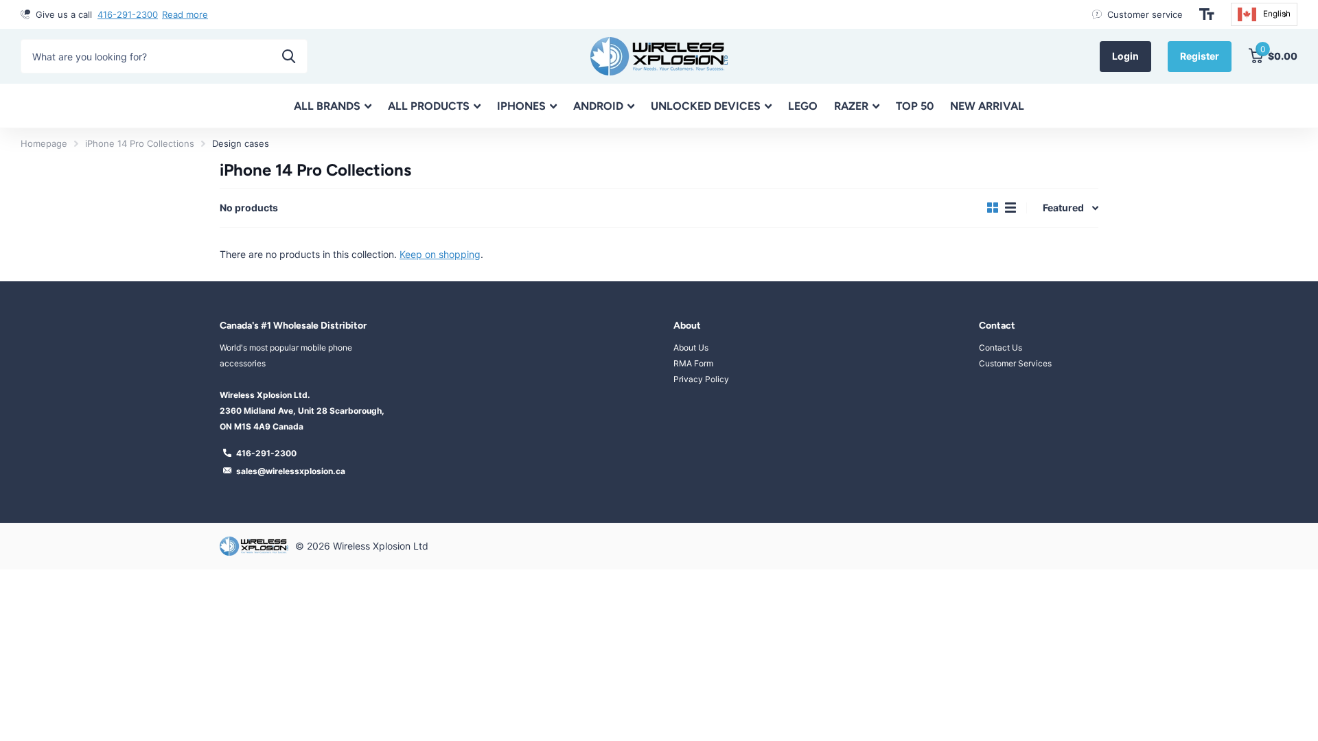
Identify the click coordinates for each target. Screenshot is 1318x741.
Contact (997, 325)
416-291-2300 (127, 14)
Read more (185, 14)
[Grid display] (992, 208)
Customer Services (1015, 363)
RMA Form (693, 363)
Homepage (44, 143)
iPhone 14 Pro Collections (139, 143)
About (687, 325)
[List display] (1010, 208)
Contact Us (1000, 347)
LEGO (803, 106)
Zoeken (289, 56)
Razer (851, 106)
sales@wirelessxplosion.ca (290, 471)
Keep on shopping (440, 254)
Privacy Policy (701, 379)
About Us (690, 347)
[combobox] (1264, 14)
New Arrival (987, 106)
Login (1125, 56)
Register (1199, 56)
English (1277, 14)
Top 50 (915, 106)
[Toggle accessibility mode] (1206, 14)
